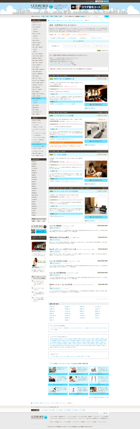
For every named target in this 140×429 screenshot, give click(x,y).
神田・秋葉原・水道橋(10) (38, 69)
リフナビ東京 (75, 410)
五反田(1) (84, 338)
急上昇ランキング (62, 418)
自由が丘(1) (79, 342)
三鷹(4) (77, 345)
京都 (51, 16)
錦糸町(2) (58, 345)
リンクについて (82, 418)
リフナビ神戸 (52, 410)
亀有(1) (79, 343)
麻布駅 (81, 311)
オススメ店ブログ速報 (82, 416)
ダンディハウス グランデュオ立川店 (64, 191)
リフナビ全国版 (35, 410)
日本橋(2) (88, 340)
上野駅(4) (34, 190)
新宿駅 (81, 306)
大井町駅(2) (34, 197)
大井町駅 (67, 315)
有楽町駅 (67, 313)
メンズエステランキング (72, 418)
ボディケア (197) (37, 148)
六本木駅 (67, 311)
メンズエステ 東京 (54, 356)
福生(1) (104, 345)
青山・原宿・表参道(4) (38, 53)
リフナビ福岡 (82, 410)
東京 (61, 16)
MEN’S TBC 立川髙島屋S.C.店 (62, 79)
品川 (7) (35, 49)
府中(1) (94, 345)
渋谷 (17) (36, 29)
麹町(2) (70, 343)
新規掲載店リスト (62, 416)
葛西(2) (78, 340)
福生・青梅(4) (36, 109)
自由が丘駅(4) (35, 195)
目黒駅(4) (34, 175)
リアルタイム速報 (53, 416)
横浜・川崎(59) (36, 114)
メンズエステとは (53, 418)
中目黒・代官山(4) (37, 42)
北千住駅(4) (34, 199)
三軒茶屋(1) (84, 343)
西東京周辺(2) (36, 107)
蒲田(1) (97, 342)
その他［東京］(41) (37, 112)
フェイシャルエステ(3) (74, 328)
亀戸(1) (63, 345)
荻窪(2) (88, 342)
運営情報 (83, 421)
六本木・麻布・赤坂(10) (38, 56)
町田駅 (50, 317)
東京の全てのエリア (37, 22)
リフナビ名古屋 (66, 410)
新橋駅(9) (34, 186)
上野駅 (81, 313)
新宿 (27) (36, 36)
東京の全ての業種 (36, 120)
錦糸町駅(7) (34, 206)
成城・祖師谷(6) (36, 87)
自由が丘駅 (51, 315)
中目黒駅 (67, 309)
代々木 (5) (36, 38)
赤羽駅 (96, 315)
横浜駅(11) (34, 212)
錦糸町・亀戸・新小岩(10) (38, 93)
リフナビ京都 (59, 410)
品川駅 (96, 309)
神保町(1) (65, 342)
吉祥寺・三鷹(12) (36, 96)
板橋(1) (101, 343)
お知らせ (51, 421)
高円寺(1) (93, 342)
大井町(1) (102, 342)
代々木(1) (66, 338)
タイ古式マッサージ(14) (38, 151)
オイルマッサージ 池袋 (64, 356)
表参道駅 (51, 311)
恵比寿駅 (67, 306)
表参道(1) (98, 338)
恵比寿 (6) (36, 31)
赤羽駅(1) (34, 201)
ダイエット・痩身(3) (84, 328)
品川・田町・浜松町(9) (38, 47)
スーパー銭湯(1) (54, 329)
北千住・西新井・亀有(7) (38, 82)
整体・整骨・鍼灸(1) (37, 153)
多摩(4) (53, 345)
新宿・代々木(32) (36, 33)
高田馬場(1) (54, 340)
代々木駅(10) (34, 168)
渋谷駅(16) (34, 161)
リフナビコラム (96, 416)
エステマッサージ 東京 (75, 356)
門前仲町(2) (73, 340)
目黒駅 (81, 309)
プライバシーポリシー (102, 421)
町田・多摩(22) (36, 91)
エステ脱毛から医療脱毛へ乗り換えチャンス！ (64, 139)
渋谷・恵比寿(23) (36, 27)
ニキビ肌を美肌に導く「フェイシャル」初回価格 (65, 103)
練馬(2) (55, 347)
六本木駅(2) (34, 179)
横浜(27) (70, 347)
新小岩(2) (68, 345)
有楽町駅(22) (34, 188)
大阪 (43, 16)
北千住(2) (75, 343)
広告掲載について (58, 421)
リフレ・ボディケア (37, 144)
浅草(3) (96, 340)
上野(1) (92, 340)
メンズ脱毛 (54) (37, 135)
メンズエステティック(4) (55, 328)
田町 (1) (35, 51)
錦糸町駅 (67, 317)
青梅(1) (51, 347)
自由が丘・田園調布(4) (38, 73)
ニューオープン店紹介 (71, 416)
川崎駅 (66, 320)
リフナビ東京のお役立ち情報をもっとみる (99, 397)
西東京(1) (99, 345)
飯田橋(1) (60, 343)
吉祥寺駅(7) (34, 208)
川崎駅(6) (34, 215)
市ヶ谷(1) (55, 343)
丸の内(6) (83, 340)
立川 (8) (35, 102)
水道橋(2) (54, 342)
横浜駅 (50, 320)
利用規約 (94, 421)
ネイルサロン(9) (36, 142)
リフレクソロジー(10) (94, 328)
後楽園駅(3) (34, 193)
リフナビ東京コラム (70, 16)
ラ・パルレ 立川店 (58, 154)
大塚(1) (70, 342)
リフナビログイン (75, 421)
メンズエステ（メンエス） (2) (39, 129)
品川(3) (89, 338)
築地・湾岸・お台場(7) (38, 62)
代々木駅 (97, 306)
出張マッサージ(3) (37, 24)
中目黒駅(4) (34, 172)
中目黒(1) (75, 338)
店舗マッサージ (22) (38, 127)
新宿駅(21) (34, 166)
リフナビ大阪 (44, 410)
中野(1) (84, 342)
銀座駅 (96, 311)
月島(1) (68, 340)
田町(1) (93, 338)
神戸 (47, 16)
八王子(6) (82, 345)
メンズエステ (35, 124)
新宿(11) (61, 338)
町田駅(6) (34, 204)
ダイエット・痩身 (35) (38, 139)
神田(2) (100, 340)
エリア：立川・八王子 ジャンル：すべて (60, 63)
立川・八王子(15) (36, 98)
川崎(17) (74, 347)
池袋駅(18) (34, 170)
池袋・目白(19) (36, 40)
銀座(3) (59, 340)
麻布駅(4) (34, 181)
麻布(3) (102, 338)
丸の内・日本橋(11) (37, 64)
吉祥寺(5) (73, 345)
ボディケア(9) (103, 328)
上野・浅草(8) (36, 67)
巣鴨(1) (74, 342)
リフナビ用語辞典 (104, 416)
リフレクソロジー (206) (39, 146)
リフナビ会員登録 (67, 421)
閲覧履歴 (77, 16)
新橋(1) (64, 340)
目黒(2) (79, 338)
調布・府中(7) (36, 105)
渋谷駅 (50, 306)
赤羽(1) (97, 343)
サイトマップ (88, 421)
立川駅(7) (34, 210)
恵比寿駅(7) (34, 164)
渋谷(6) (51, 338)
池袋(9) (70, 338)
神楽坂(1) (65, 343)
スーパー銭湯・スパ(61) (38, 155)
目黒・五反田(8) (36, 44)
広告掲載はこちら (96, 418)
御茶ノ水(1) (59, 342)
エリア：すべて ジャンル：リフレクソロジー (61, 64)
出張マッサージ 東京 (85, 356)
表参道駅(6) (34, 177)
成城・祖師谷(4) (91, 343)
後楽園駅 (97, 313)
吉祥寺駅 (82, 317)
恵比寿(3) (56, 338)
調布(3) (90, 345)
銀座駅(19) (34, 184)
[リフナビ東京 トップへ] (42, 7)
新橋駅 (50, 313)
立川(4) (86, 345)
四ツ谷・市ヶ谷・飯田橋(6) (39, 80)
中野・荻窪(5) (36, 76)
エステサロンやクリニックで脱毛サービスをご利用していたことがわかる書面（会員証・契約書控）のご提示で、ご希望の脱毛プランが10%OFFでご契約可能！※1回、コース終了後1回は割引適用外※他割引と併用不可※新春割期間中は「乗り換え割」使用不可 (66, 146)
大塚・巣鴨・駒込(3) (37, 71)
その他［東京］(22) (62, 347)
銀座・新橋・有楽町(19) (38, 60)
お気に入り (83, 16)
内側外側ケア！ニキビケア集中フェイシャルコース (65, 181)
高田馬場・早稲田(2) (37, 58)
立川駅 (96, 317)
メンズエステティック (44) (39, 133)
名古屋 (56, 16)
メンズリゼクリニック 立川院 (61, 115)
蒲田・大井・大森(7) (37, 78)
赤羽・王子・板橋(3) (37, 89)
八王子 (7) (36, 100)
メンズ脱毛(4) (65, 328)
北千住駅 (82, 315)
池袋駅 (50, 309)
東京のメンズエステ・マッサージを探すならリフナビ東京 (70, 426)
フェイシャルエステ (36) (39, 137)
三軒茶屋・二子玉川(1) (38, 84)
